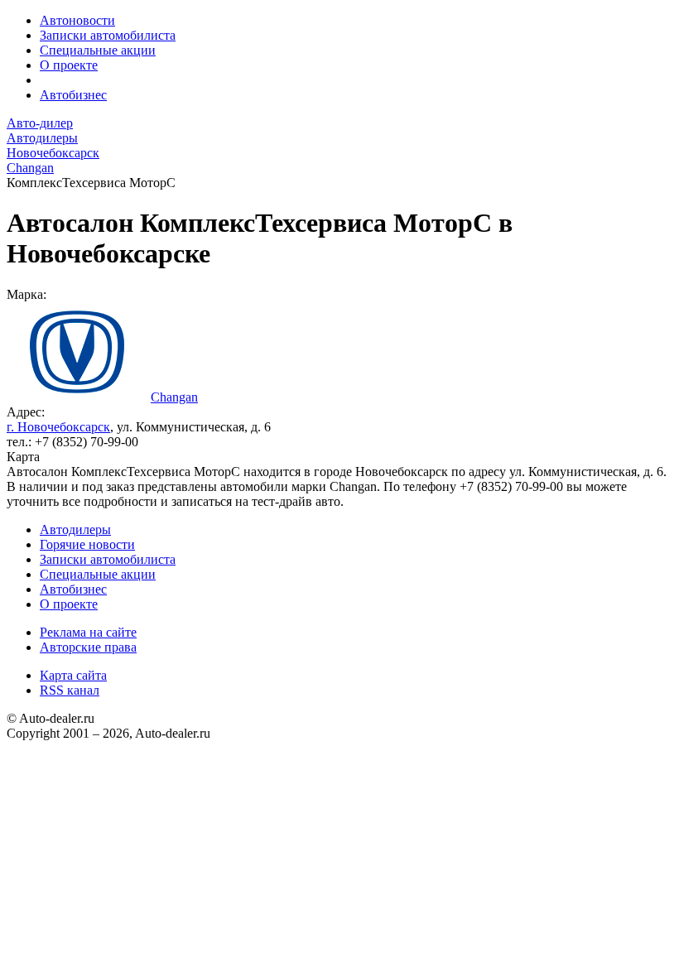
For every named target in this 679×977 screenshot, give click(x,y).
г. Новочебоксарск (58, 427)
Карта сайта (73, 675)
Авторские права (88, 647)
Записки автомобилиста (108, 35)
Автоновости (77, 20)
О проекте (69, 65)
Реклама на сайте (88, 632)
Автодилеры (75, 529)
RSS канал (69, 690)
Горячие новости (87, 544)
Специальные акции (98, 50)
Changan (174, 397)
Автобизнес (73, 95)
